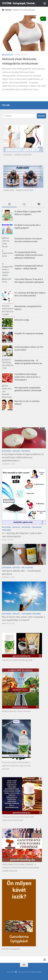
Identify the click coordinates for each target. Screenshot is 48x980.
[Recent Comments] (24, 204)
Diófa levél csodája (22, 320)
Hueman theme (36, 972)
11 (44, 19)
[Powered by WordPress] (16, 972)
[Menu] (44, 3)
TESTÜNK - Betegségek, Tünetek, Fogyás (19, 3)
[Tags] (38, 204)
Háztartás (25, 451)
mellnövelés (7, 55)
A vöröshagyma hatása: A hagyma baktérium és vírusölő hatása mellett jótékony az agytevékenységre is (23, 457)
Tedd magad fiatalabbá (31, 614)
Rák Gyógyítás (27, 568)
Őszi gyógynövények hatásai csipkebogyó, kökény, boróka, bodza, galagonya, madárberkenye (29, 255)
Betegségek (6, 451)
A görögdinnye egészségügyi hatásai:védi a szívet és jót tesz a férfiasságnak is (27, 377)
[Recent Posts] (9, 204)
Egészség (16, 451)
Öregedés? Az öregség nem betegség (29, 333)
